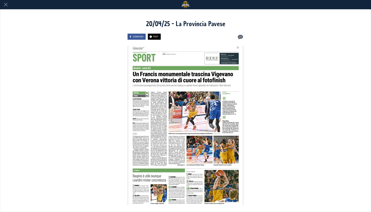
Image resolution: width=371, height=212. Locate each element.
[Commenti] (240, 36)
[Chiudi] (6, 4)
